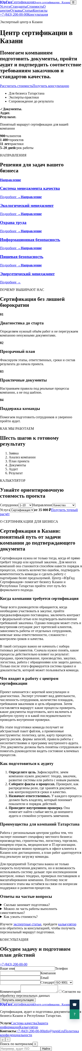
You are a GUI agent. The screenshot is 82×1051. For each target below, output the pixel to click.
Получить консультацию (51, 86)
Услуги (5, 6)
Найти (46, 1048)
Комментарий (10, 991)
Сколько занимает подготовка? (27, 905)
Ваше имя (7, 968)
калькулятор (67, 924)
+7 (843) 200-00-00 (13, 14)
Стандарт (47, 982)
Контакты (40, 10)
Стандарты (18, 6)
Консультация (37, 14)
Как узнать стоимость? (21, 917)
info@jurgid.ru (54, 1031)
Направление (42, 505)
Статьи (27, 10)
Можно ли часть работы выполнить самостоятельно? (28, 911)
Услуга (5, 510)
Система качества (24, 1023)
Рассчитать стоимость (16, 86)
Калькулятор (28, 1027)
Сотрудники (9, 505)
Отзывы (16, 10)
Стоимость (35, 6)
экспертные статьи (27, 924)
